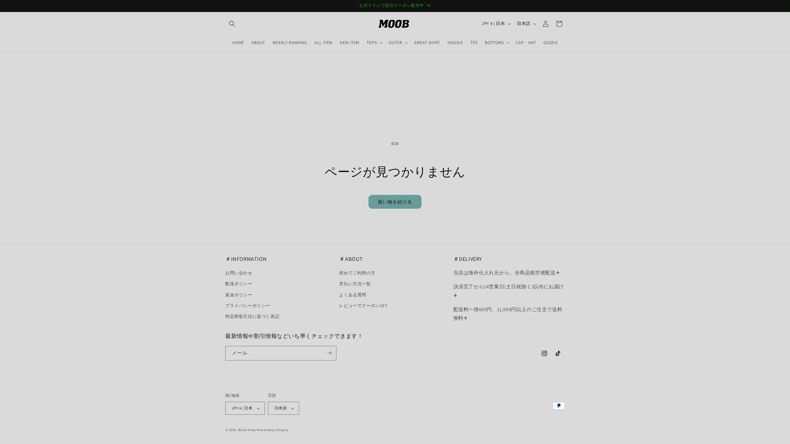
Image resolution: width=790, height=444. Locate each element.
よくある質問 (352, 295)
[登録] (329, 353)
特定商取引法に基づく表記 (252, 316)
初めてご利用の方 (357, 273)
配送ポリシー (238, 284)
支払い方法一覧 (355, 284)
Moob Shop (247, 430)
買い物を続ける (395, 202)
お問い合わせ (238, 273)
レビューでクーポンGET (363, 305)
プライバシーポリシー (247, 305)
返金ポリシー (238, 295)
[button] (232, 24)
